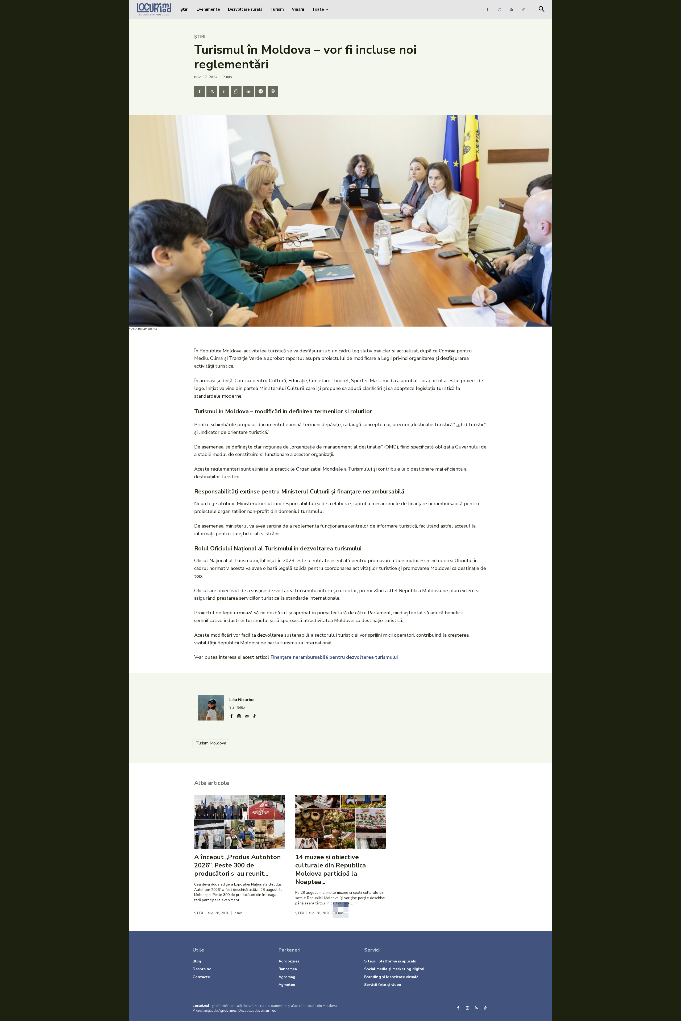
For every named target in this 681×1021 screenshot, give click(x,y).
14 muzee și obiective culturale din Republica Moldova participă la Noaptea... (330, 869)
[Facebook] (487, 9)
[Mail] (247, 715)
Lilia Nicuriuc (241, 699)
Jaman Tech (268, 1010)
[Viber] (273, 91)
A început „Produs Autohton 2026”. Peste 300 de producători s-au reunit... (237, 865)
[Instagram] (499, 9)
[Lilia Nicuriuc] (211, 708)
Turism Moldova (211, 743)
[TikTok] (523, 9)
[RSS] (511, 9)
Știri (199, 37)
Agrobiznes (227, 1010)
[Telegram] (260, 91)
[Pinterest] (224, 91)
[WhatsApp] (236, 91)
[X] (211, 91)
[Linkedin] (248, 91)
